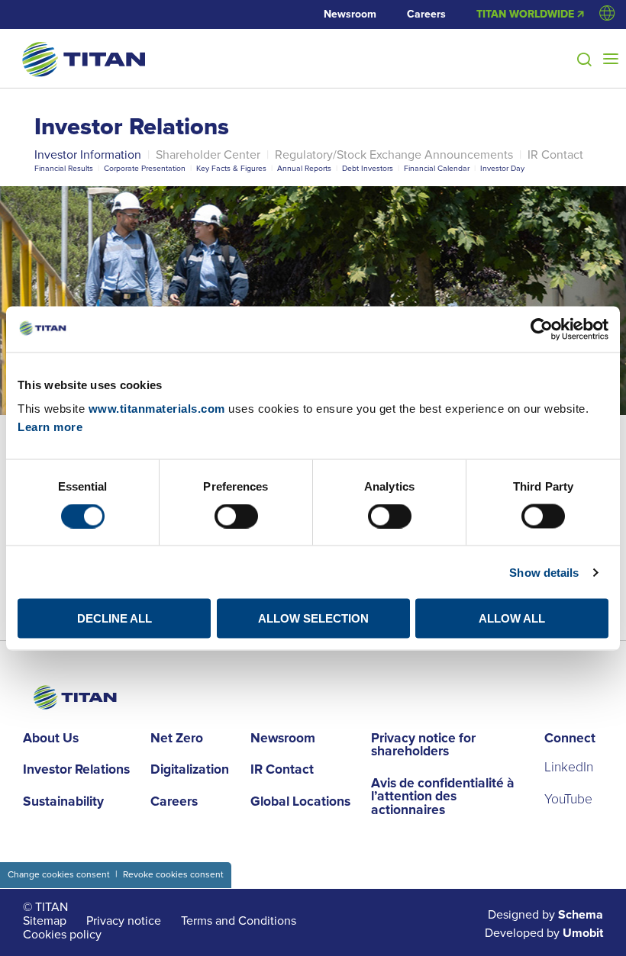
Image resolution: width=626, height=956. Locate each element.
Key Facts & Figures (231, 168)
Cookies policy (62, 935)
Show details (544, 571)
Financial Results (63, 168)
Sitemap (44, 921)
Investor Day (502, 168)
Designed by (545, 915)
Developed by (544, 933)
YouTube (568, 799)
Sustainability (63, 803)
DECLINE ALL (114, 618)
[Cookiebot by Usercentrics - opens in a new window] (541, 328)
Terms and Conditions (238, 921)
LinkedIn (568, 767)
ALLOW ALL (512, 618)
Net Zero (176, 739)
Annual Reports (304, 168)
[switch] (236, 516)
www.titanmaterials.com (157, 408)
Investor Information (87, 155)
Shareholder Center (208, 155)
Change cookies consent (59, 874)
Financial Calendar (437, 168)
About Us (51, 739)
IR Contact (555, 155)
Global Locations (300, 803)
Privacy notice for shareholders (423, 745)
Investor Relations (131, 128)
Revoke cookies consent (173, 874)
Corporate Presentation (145, 168)
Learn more (50, 426)
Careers (426, 14)
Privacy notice (123, 921)
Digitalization (189, 770)
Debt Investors (367, 168)
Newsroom (350, 14)
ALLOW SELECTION (313, 618)
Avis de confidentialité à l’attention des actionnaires (443, 797)
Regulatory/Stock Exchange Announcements (394, 155)
